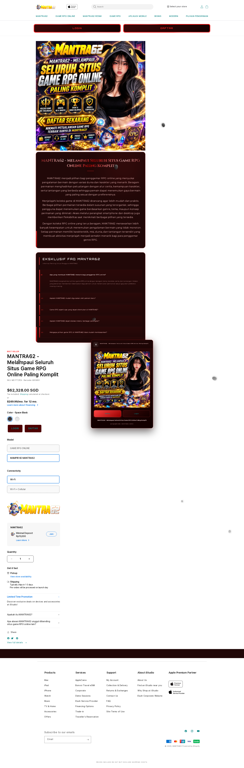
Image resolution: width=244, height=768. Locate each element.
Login (136, 413)
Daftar (107, 413)
